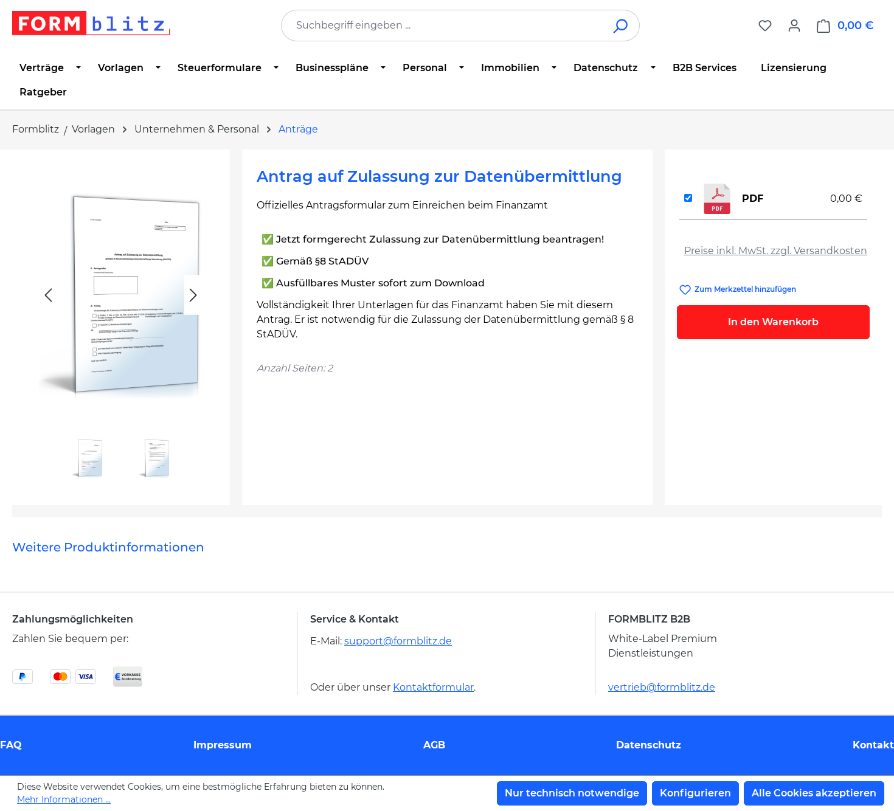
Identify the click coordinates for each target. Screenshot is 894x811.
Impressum (222, 745)
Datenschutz (648, 745)
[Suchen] (621, 25)
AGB (434, 745)
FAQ (11, 745)
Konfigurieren (695, 793)
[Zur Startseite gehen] (91, 23)
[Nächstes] (193, 295)
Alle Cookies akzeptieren (814, 793)
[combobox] (442, 25)
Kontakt (873, 745)
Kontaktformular (433, 687)
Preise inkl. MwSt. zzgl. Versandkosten (775, 251)
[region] (121, 322)
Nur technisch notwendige (572, 793)
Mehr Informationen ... (64, 799)
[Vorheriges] (48, 295)
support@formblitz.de (398, 641)
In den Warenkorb (773, 322)
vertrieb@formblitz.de (661, 687)
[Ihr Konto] (794, 25)
